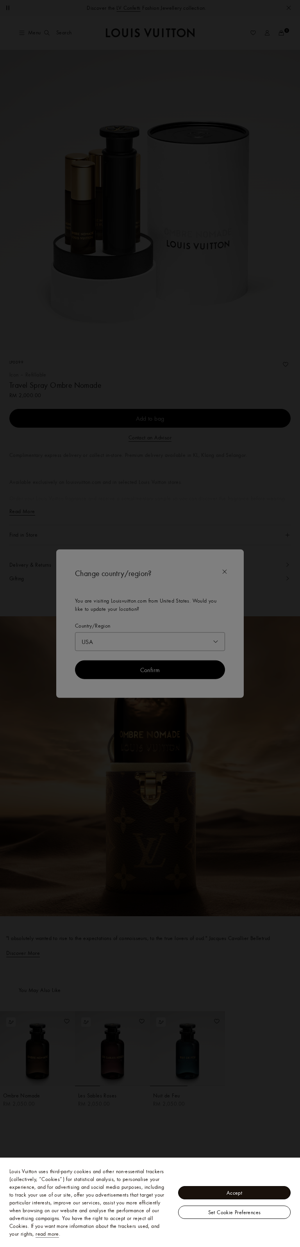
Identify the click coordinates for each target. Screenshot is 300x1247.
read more (47, 1233)
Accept (234, 1192)
